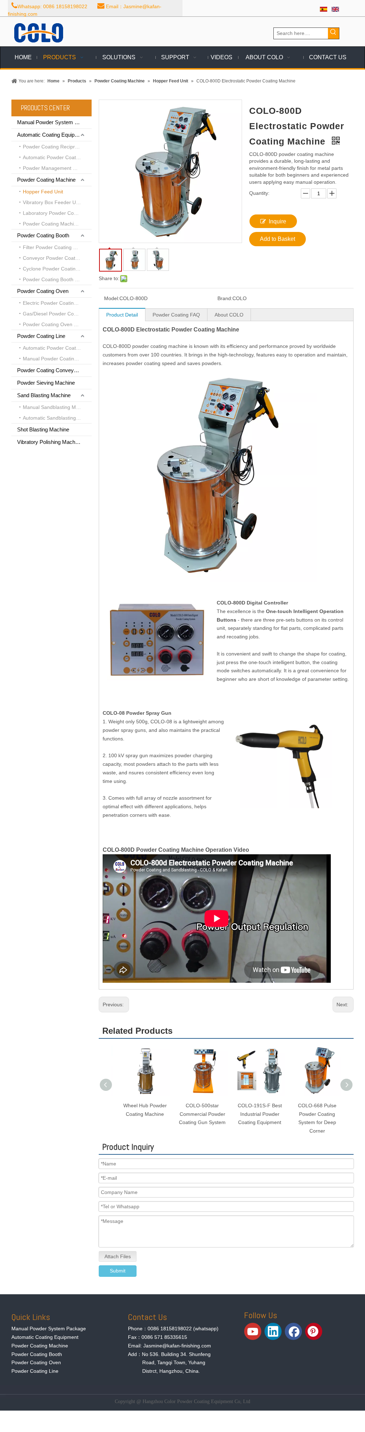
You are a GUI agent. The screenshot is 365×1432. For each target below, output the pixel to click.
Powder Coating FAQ (176, 315)
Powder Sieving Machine (46, 383)
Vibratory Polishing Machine (49, 442)
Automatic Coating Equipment (51, 135)
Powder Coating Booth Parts (55, 279)
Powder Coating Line (41, 336)
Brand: (224, 298)
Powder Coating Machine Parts (57, 224)
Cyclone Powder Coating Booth (57, 269)
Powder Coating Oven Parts (54, 324)
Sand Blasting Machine (44, 395)
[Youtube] (252, 1331)
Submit (117, 1271)
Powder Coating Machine (46, 180)
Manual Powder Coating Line (55, 358)
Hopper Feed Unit (43, 191)
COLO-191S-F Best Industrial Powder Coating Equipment (255, 1114)
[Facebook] (293, 1331)
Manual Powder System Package (54, 122)
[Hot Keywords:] (333, 33)
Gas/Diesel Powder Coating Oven (57, 314)
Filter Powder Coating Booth (54, 247)
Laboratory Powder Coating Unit (57, 213)
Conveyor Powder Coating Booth (57, 258)
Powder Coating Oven (42, 291)
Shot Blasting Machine (43, 429)
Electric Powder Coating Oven (56, 303)
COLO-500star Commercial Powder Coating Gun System (197, 1114)
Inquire (277, 221)
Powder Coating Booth (43, 235)
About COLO (229, 315)
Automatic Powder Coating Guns (57, 157)
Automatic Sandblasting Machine (57, 418)
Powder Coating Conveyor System (54, 370)
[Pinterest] (313, 1331)
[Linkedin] (273, 1331)
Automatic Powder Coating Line (57, 348)
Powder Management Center (55, 168)
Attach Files (117, 1256)
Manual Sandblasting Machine (57, 407)
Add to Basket (277, 239)
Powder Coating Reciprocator (56, 147)
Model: (111, 298)
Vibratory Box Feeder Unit (52, 202)
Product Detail (122, 315)
